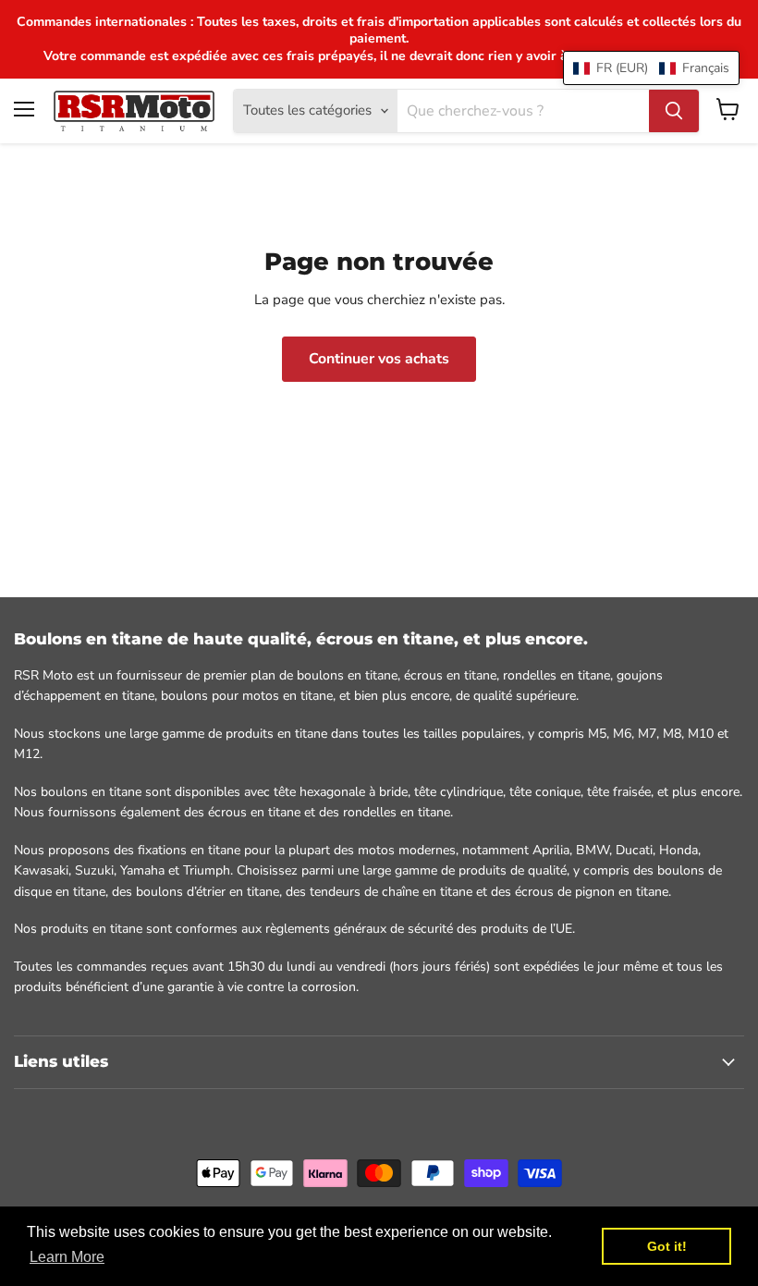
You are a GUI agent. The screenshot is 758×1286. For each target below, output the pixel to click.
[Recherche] (674, 111)
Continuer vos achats (379, 359)
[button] (651, 68)
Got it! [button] (667, 1246)
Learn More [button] (67, 1257)
